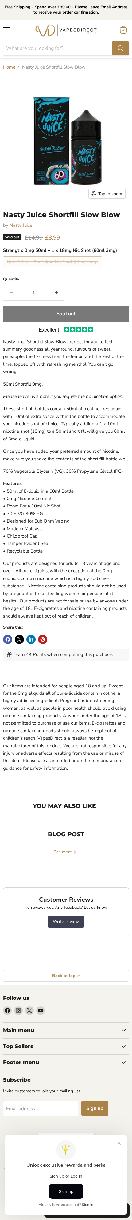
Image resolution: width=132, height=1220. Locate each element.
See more (63, 852)
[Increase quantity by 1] (56, 293)
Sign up (94, 1108)
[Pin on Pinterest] (42, 639)
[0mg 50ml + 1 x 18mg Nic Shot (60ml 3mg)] (53, 269)
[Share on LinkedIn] (31, 639)
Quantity (11, 279)
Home (9, 67)
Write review (66, 921)
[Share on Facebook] (7, 639)
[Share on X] (19, 639)
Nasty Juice (21, 225)
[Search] (120, 48)
